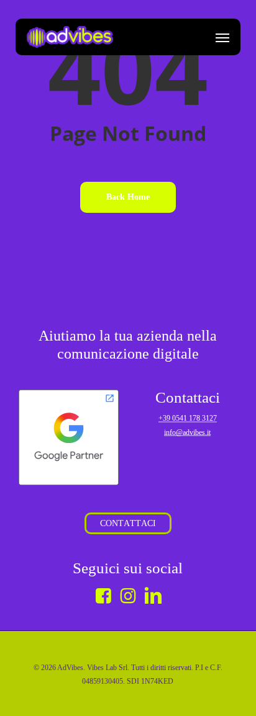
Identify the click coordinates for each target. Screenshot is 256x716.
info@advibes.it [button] (187, 432)
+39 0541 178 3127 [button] (187, 418)
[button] (222, 37)
